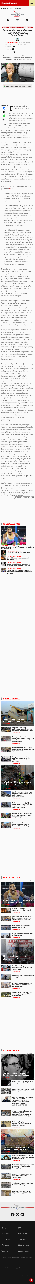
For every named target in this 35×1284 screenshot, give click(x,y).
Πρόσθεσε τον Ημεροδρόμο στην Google (18, 86)
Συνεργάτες (24, 1251)
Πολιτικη (29, 27)
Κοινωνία (23, 1228)
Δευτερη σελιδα (11, 1050)
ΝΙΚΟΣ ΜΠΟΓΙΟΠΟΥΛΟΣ (12, 42)
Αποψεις (5, 27)
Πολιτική (6, 1239)
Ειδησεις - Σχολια (12, 877)
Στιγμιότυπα (24, 1245)
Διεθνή (5, 1251)
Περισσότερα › (30, 881)
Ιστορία (23, 1239)
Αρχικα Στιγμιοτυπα (14, 27)
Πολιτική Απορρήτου (26, 1257)
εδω (10, 189)
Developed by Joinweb (28, 1276)
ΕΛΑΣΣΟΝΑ (18, 497)
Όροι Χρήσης (15, 1257)
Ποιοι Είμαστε (7, 1257)
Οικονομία (6, 1245)
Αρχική (5, 1228)
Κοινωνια (23, 27)
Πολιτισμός (24, 1234)
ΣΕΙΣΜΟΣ (26, 497)
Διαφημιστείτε (22, 1260)
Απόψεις (6, 1234)
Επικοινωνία (13, 1260)
